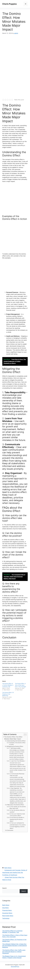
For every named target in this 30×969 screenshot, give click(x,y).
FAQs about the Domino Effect (15, 804)
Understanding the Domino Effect (16, 741)
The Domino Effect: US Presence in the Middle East (8, 694)
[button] (24, 734)
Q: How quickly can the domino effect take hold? (17, 807)
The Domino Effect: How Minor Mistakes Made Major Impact (13, 738)
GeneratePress (15, 966)
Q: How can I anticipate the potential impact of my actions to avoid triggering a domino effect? (18, 825)
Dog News (5, 908)
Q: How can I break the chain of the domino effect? (17, 814)
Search (4, 888)
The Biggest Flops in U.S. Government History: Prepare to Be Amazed (14, 956)
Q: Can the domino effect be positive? (17, 811)
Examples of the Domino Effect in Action (17, 743)
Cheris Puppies (9, 4)
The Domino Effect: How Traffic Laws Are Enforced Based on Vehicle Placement (13, 951)
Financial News (7, 910)
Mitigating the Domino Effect (15, 746)
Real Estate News (7, 915)
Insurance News (7, 913)
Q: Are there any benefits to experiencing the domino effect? (17, 819)
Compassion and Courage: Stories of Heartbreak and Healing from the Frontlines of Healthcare (14, 872)
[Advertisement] (15, 52)
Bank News (7, 868)
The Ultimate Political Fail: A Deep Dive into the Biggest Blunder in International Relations (14, 945)
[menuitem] (15, 931)
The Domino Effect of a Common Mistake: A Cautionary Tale (7, 685)
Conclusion (10, 830)
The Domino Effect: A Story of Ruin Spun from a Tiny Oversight (20, 685)
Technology (5, 918)
